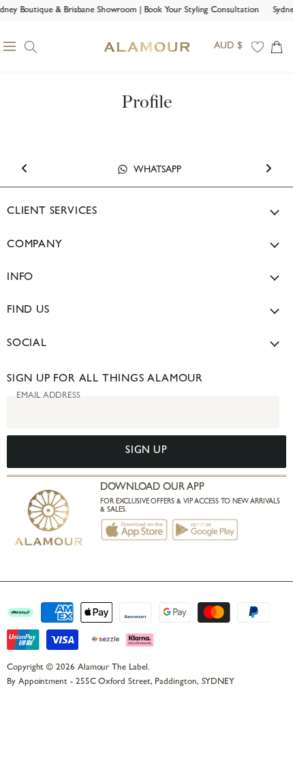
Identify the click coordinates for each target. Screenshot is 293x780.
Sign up (146, 451)
